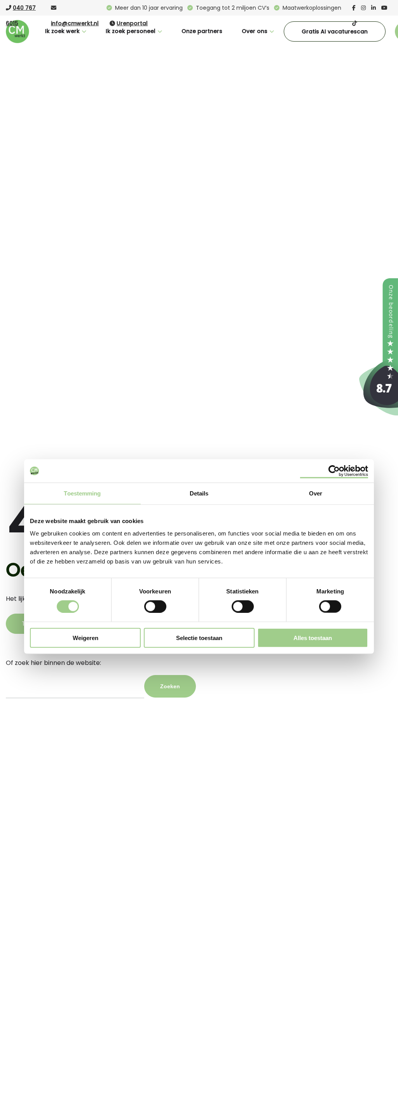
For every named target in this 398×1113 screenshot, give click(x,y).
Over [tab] (315, 493)
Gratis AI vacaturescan (335, 31)
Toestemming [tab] (82, 493)
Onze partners (202, 31)
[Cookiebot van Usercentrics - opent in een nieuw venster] (334, 471)
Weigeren (85, 637)
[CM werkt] (378, 413)
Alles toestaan (312, 637)
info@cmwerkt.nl (75, 23)
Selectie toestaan (199, 637)
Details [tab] (199, 493)
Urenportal (132, 23)
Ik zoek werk (62, 31)
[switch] (155, 606)
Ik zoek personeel (130, 31)
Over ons (254, 31)
